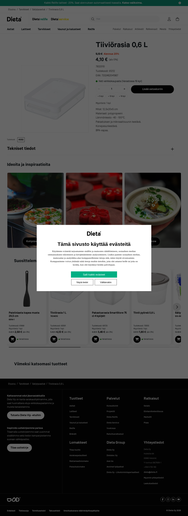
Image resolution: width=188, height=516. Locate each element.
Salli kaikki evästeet (94, 274)
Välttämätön (105, 282)
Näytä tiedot (82, 282)
